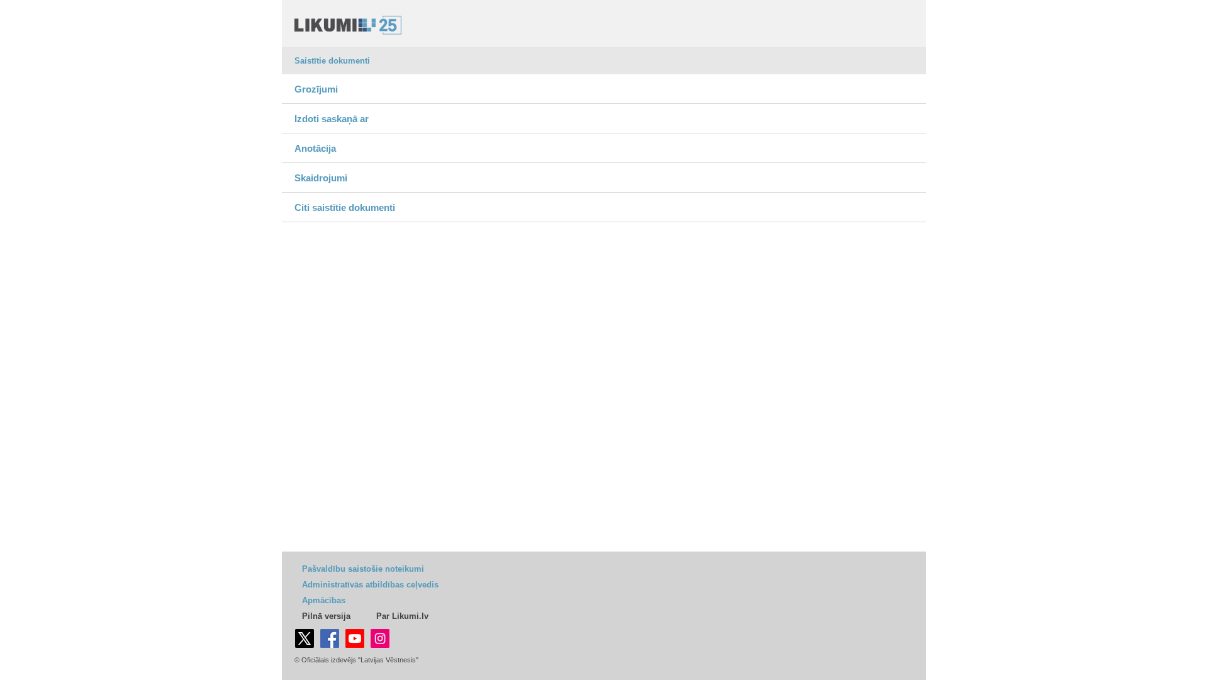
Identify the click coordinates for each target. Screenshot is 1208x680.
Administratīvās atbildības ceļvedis (370, 584)
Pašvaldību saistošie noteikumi (363, 569)
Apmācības (323, 600)
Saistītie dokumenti (332, 60)
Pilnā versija (326, 616)
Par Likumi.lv (402, 616)
